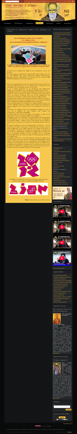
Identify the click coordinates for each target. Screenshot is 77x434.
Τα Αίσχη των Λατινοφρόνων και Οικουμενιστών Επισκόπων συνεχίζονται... (62, 97)
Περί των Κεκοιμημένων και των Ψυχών (62, 176)
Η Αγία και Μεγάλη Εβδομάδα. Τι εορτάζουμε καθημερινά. (60, 286)
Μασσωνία (56, 164)
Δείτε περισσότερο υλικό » (59, 268)
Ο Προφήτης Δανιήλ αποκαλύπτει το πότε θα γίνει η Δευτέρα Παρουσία (62, 292)
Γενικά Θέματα (7, 23)
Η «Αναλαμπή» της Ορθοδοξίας (60, 158)
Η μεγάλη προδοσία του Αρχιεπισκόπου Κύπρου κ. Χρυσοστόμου (62, 120)
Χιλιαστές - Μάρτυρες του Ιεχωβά (61, 183)
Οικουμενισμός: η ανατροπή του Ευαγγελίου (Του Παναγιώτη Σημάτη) (61, 38)
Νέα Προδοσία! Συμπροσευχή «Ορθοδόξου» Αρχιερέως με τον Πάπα (62, 116)
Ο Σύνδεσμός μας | (17, 429)
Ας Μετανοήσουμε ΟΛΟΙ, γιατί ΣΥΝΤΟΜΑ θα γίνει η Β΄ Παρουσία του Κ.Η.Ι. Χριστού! (63, 281)
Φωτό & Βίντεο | (56, 429)
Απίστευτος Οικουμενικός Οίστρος (61, 131)
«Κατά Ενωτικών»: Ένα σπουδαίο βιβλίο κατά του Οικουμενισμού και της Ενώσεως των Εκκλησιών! (62, 34)
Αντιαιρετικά (40, 23)
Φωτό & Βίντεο (67, 23)
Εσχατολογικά (49, 23)
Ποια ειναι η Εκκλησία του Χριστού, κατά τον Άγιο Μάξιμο (62, 70)
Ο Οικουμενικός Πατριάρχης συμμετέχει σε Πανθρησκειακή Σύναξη (62, 139)
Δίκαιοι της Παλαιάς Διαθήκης (60, 155)
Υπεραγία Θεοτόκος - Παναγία (60, 182)
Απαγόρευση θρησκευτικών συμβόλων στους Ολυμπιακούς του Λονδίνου (61, 123)
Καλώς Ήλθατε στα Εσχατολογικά (61, 284)
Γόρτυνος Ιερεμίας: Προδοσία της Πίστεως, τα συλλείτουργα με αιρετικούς (62, 83)
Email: (54, 404)
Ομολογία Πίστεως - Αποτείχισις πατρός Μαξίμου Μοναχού (62, 79)
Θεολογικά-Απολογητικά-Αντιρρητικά (61, 160)
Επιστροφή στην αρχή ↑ (68, 423)
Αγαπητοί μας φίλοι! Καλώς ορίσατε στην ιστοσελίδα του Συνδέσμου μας (62, 277)
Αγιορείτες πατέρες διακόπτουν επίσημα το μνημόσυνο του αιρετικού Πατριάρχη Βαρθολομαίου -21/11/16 (63, 75)
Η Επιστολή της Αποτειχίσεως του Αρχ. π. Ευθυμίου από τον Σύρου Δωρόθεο (62, 86)
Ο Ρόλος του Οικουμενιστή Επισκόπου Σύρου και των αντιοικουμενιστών (61, 100)
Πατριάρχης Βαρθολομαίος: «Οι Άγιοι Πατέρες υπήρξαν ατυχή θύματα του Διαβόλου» (61, 66)
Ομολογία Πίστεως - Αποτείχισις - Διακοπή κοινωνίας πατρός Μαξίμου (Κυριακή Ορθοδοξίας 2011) (62, 298)
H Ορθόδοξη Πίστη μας (58, 147)
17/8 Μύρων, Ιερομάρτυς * (60, 360)
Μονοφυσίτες (56, 167)
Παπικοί (55, 171)
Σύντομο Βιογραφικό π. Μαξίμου (60, 275)
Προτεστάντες (57, 178)
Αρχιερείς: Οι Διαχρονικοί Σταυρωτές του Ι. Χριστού (62, 152)
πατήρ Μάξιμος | (24, 429)
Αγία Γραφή (56, 149)
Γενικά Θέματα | (9, 429)
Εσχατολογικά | (38, 429)
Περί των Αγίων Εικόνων (59, 174)
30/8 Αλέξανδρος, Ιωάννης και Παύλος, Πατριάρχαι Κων (42, 1)
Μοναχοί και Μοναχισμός (59, 165)
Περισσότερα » (56, 353)
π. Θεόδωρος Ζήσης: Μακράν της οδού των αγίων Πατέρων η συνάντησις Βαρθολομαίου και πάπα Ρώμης (62, 105)
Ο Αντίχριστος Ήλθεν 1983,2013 (60, 301)
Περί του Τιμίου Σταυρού (59, 173)
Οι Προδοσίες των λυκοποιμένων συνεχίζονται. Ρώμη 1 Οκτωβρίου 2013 (61, 109)
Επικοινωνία (62, 429)
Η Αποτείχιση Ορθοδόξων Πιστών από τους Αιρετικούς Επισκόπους (62, 49)
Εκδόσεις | (51, 429)
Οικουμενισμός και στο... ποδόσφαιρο (61, 133)
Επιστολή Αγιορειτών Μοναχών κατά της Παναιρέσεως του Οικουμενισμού (62, 113)
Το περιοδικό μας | (44, 429)
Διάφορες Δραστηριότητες (59, 294)
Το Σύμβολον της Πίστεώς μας (60, 180)
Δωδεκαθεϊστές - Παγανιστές (60, 156)
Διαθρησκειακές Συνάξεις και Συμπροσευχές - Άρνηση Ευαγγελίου (61, 54)
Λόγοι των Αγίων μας (58, 162)
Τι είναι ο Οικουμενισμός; (59, 52)
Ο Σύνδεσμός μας (18, 23)
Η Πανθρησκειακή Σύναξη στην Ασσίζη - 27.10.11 (62, 136)
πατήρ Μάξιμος (29, 23)
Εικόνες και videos (57, 289)
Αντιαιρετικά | (31, 429)
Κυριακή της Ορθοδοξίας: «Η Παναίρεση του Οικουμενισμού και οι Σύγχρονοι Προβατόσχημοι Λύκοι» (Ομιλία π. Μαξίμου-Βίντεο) (62, 44)
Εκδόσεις (59, 23)
